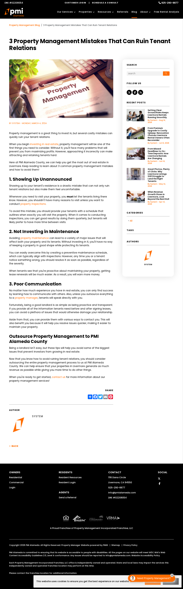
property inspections (33, 204)
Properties (85, 11)
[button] (129, 92)
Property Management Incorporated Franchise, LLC (103, 528)
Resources (104, 11)
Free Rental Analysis (166, 11)
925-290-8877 (169, 2)
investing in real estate (44, 144)
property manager (26, 298)
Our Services (65, 11)
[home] (14, 12)
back (14, 446)
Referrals (122, 11)
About (144, 11)
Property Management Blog (24, 25)
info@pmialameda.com (122, 492)
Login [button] (12, 487)
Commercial (16, 482)
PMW (105, 545)
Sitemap (115, 545)
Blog (134, 11)
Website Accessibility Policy (145, 555)
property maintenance (35, 238)
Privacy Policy (130, 545)
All (131, 220)
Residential (15, 477)
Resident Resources (70, 477)
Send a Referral (67, 497)
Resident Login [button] (67, 482)
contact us (58, 377)
